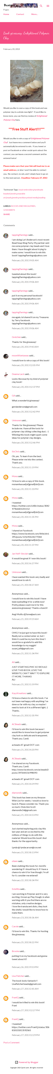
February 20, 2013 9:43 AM (25, 346)
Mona (15, 476)
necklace (23, 197)
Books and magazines (23, 206)
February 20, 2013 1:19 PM (25, 467)
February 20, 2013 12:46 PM (26, 442)
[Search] (41, 5)
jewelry (15, 197)
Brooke (15, 951)
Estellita (16, 889)
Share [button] (6, 214)
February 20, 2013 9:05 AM (25, 260)
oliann (15, 861)
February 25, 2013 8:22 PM (25, 942)
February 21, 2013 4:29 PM (25, 783)
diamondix (17, 792)
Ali (13, 662)
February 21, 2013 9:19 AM (25, 619)
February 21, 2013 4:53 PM (25, 815)
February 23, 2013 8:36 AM (25, 917)
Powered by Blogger (28, 1062)
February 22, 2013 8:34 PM (25, 880)
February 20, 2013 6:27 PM (25, 563)
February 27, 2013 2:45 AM (25, 988)
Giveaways (9, 210)
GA (13, 395)
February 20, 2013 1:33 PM (25, 489)
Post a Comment (11, 1042)
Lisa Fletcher (18, 976)
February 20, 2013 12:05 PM (26, 365)
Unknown (16, 420)
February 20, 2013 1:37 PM (25, 544)
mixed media (32, 197)
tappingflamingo (20, 234)
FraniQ (15, 997)
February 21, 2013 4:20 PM (25, 749)
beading (41, 197)
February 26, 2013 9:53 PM (25, 967)
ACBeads (16, 724)
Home (6, 14)
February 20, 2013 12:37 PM (26, 386)
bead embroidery (26, 189)
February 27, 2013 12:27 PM (26, 1010)
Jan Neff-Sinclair (20, 553)
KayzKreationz (19, 693)
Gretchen (16, 337)
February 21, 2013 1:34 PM (25, 653)
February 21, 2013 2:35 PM (25, 715)
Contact (20, 14)
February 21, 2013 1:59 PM (25, 684)
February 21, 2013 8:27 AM (25, 584)
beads (9, 197)
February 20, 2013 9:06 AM (25, 281)
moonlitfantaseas (20, 355)
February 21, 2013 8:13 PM (25, 852)
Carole (15, 926)
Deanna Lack (18, 374)
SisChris (16, 451)
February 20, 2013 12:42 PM (26, 411)
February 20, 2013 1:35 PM (25, 516)
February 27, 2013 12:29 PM (26, 1035)
